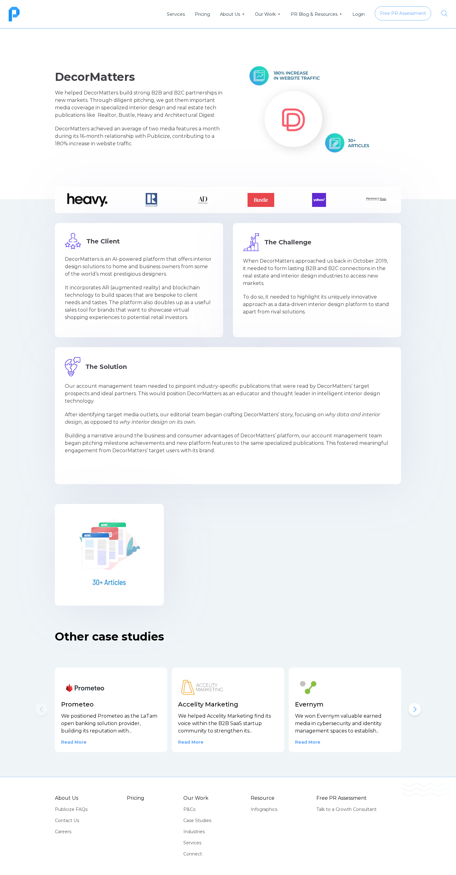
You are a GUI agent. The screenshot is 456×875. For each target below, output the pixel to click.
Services (176, 14)
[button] (415, 709)
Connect (192, 854)
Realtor (107, 115)
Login (358, 14)
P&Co (189, 809)
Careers (63, 831)
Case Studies (197, 820)
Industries (194, 831)
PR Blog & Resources (314, 14)
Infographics (264, 809)
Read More (74, 742)
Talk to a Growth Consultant (346, 809)
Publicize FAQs (71, 809)
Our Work (265, 14)
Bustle (126, 115)
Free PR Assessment (341, 798)
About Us (230, 14)
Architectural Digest (190, 115)
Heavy (145, 115)
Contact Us (67, 820)
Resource (263, 798)
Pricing (202, 14)
